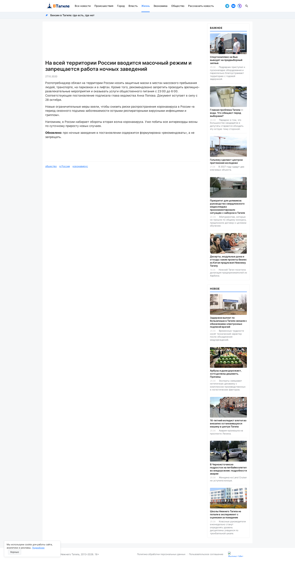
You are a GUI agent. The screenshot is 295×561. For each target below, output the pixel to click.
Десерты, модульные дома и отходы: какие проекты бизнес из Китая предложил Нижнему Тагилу (228, 261)
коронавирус (80, 166)
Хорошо (14, 552)
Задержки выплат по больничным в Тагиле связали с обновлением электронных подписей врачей (228, 322)
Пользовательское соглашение (206, 554)
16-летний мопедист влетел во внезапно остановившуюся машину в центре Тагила (228, 423)
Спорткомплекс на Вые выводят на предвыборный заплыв (226, 59)
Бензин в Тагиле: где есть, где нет (72, 15)
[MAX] (239, 6)
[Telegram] (227, 6)
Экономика (160, 6)
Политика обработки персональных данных (161, 554)
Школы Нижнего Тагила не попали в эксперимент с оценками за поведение (225, 514)
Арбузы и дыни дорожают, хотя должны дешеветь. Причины (226, 373)
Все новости (83, 6)
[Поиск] (247, 6)
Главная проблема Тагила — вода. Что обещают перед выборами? (226, 112)
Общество (177, 6)
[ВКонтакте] (233, 6)
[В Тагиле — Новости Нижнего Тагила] (58, 6)
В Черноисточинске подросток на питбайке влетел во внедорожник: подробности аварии (228, 469)
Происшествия (103, 6)
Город (121, 6)
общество (51, 166)
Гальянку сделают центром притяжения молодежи (226, 161)
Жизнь (145, 6)
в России (64, 166)
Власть (133, 6)
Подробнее (38, 547)
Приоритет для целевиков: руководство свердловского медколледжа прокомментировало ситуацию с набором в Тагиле (227, 206)
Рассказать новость (201, 6)
